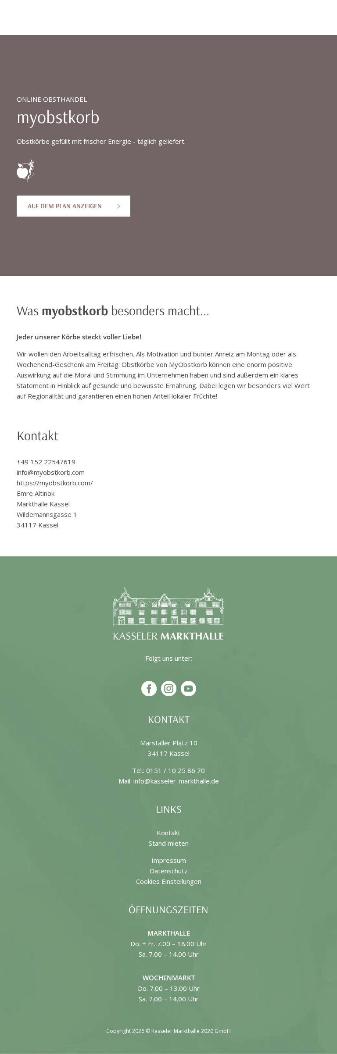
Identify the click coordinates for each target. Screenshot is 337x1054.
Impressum (168, 860)
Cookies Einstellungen (168, 881)
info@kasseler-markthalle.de (176, 780)
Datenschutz (169, 870)
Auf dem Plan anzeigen (65, 206)
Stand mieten (169, 843)
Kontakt (168, 832)
